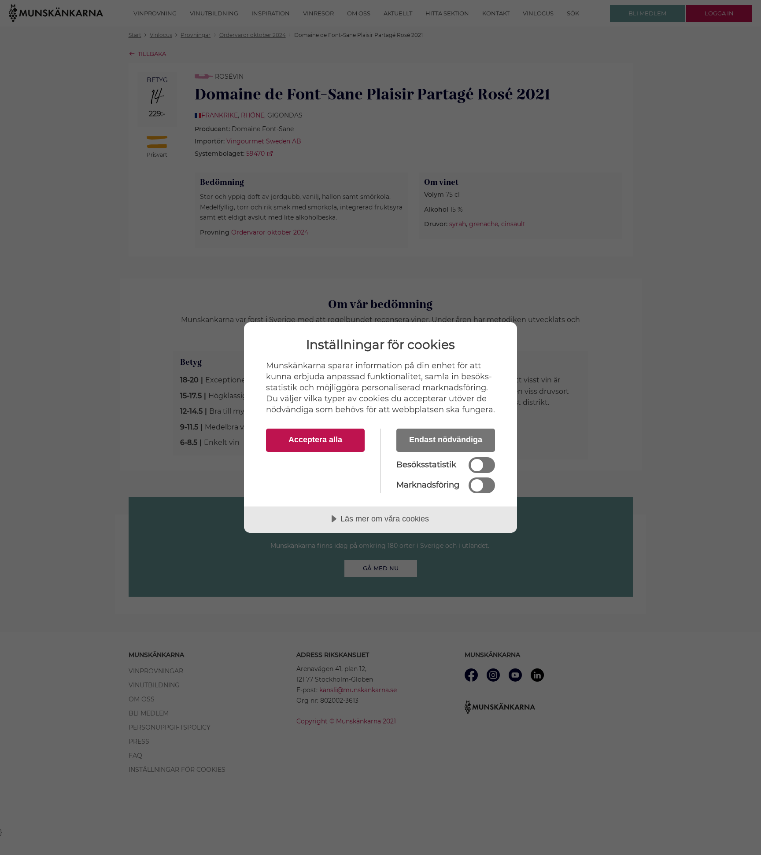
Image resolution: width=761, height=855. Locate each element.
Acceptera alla (315, 439)
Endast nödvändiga (445, 439)
